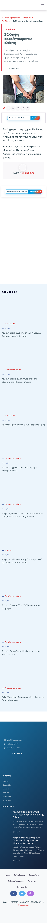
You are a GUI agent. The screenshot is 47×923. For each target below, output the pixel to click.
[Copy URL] (27, 108)
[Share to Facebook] (8, 108)
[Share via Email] (23, 108)
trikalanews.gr (23, 905)
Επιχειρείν (7, 800)
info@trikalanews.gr (14, 740)
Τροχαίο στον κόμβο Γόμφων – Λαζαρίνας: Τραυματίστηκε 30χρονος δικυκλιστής (27, 840)
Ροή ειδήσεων (19, 875)
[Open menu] (43, 5)
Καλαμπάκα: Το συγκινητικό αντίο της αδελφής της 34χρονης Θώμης (28, 814)
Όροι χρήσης (34, 875)
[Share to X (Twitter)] (13, 108)
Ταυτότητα (32, 881)
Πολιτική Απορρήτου (16, 881)
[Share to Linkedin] (18, 108)
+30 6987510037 (13, 744)
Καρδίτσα (5, 21)
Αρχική (7, 875)
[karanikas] (23, 223)
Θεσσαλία (7, 785)
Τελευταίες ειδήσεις (10, 17)
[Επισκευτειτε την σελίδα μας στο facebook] (13, 893)
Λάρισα (8, 550)
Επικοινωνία (22, 887)
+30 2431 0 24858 (13, 748)
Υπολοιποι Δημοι (13, 370)
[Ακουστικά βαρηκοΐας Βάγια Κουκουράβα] (23, 257)
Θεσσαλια (28, 17)
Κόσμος (6, 793)
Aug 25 (18, 832)
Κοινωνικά (10, 324)
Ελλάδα (6, 789)
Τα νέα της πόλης (13, 458)
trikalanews (28, 172)
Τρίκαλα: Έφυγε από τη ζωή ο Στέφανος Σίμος (23, 424)
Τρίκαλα (6, 781)
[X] (22, 893)
